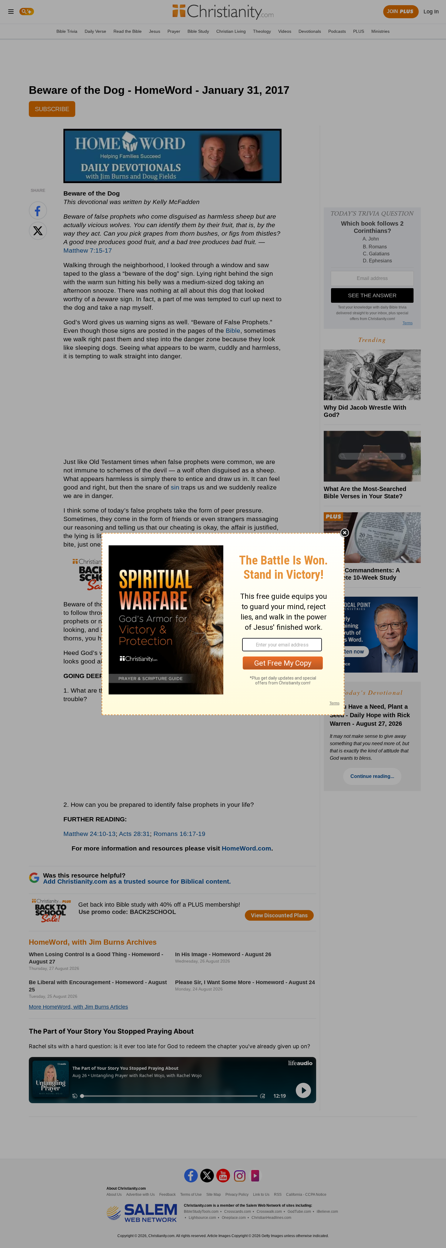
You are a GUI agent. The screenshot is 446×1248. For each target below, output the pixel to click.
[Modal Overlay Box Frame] (223, 624)
